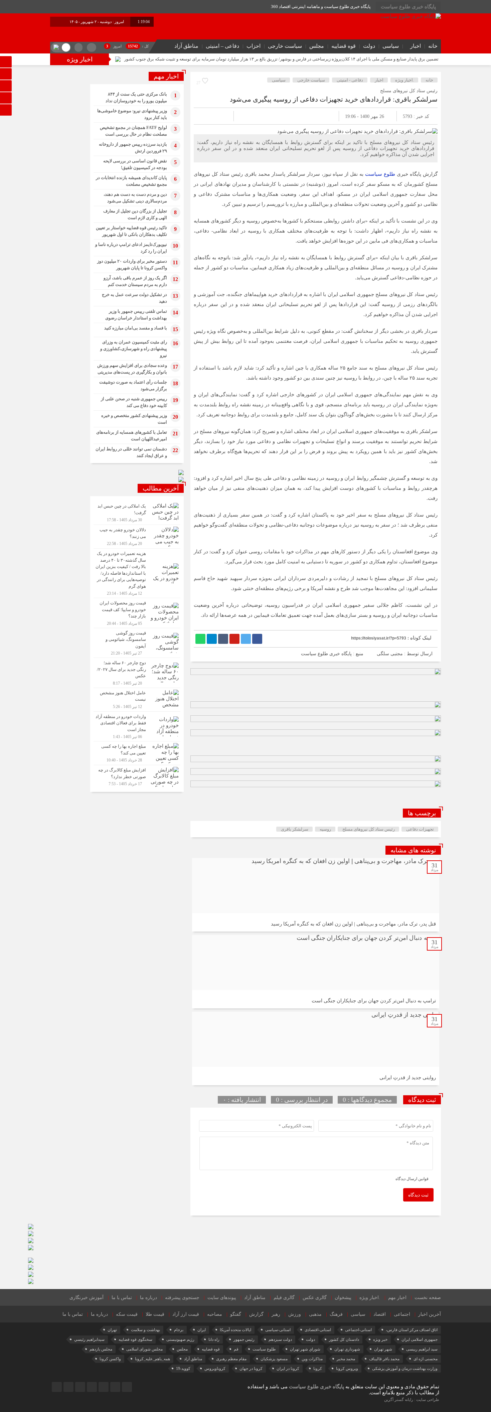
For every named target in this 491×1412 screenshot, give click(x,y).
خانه (433, 46)
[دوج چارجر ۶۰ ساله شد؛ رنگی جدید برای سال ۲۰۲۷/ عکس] (137, 673)
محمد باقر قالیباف (384, 1359)
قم (236, 1349)
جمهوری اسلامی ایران (419, 1339)
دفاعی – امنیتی (222, 46)
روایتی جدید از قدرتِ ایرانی (407, 1077)
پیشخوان (343, 1297)
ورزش (294, 1314)
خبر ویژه (380, 1339)
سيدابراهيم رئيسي (89, 1339)
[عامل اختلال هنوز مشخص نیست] (137, 699)
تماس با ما (122, 1297)
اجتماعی (402, 1314)
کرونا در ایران (288, 1368)
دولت (369, 46)
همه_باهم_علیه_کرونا (152, 1359)
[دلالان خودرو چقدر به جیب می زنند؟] (137, 536)
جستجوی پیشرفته (182, 1297)
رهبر (276, 1314)
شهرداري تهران (347, 1349)
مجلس (316, 46)
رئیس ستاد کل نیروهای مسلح (368, 829)
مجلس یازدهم (101, 1349)
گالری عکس (315, 1297)
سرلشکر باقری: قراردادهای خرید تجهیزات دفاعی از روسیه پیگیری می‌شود (334, 99)
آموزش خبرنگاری (86, 1297)
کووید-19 (183, 1368)
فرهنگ (336, 1314)
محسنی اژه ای (426, 1359)
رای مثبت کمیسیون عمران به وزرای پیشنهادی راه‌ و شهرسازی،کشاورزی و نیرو (133, 348)
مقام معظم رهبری (231, 1359)
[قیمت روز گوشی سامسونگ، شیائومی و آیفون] (137, 643)
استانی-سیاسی (278, 1329)
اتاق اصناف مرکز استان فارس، (412, 1329)
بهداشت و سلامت (145, 1329)
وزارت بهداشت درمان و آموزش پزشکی (405, 1368)
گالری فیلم (284, 1297)
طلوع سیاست (381, 174)
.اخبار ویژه (404, 80)
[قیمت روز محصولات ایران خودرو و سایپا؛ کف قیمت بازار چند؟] (137, 613)
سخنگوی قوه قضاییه (135, 1339)
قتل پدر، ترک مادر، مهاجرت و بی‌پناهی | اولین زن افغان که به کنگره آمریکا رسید (353, 924)
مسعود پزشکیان (274, 1359)
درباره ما (148, 1297)
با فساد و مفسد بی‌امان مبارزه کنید (135, 327)
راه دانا (213, 1339)
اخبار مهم (397, 1297)
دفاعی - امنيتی (350, 80)
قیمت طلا (155, 1314)
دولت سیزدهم (280, 1339)
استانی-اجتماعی (358, 1329)
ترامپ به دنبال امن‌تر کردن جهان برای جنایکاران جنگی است (374, 1000)
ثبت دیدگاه (418, 1194)
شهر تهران (383, 1349)
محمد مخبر (346, 1359)
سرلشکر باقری (294, 829)
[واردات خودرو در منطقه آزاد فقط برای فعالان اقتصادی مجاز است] (137, 726)
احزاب (254, 46)
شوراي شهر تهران (305, 1349)
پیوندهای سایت (221, 1297)
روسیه (325, 829)
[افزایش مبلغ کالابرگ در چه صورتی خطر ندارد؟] (137, 776)
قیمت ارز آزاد (185, 1314)
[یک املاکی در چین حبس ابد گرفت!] (137, 513)
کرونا (317, 1368)
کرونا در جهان (251, 1368)
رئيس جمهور (244, 1339)
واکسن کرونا (110, 1359)
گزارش (256, 1314)
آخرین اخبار (429, 1314)
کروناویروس (214, 1368)
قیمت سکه (127, 1314)
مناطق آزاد (186, 46)
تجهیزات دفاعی (420, 829)
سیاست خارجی (285, 46)
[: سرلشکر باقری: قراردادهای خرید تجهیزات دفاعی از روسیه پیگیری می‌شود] (206, 116)
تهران (112, 1329)
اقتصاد (379, 1314)
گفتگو (235, 1314)
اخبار (415, 46)
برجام (178, 1329)
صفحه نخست (428, 1297)
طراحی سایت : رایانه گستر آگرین (411, 1399)
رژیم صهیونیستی (180, 1339)
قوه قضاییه (343, 46)
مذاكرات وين (312, 1359)
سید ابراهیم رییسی (422, 1349)
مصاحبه (214, 1314)
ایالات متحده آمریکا (235, 1329)
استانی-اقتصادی (318, 1329)
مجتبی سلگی (390, 653)
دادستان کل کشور (344, 1339)
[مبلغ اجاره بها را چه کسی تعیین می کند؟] (137, 753)
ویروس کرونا (347, 1368)
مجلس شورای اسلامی (144, 1349)
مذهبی (315, 1314)
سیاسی (390, 46)
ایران (201, 1329)
